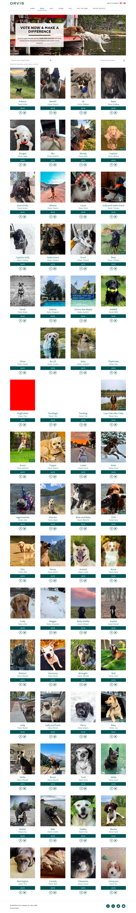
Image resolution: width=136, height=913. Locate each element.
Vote (42, 8)
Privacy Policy (14, 908)
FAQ (70, 8)
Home (32, 8)
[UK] (124, 3)
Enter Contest (99, 8)
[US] (120, 3)
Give (51, 8)
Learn (60, 8)
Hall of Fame (82, 8)
